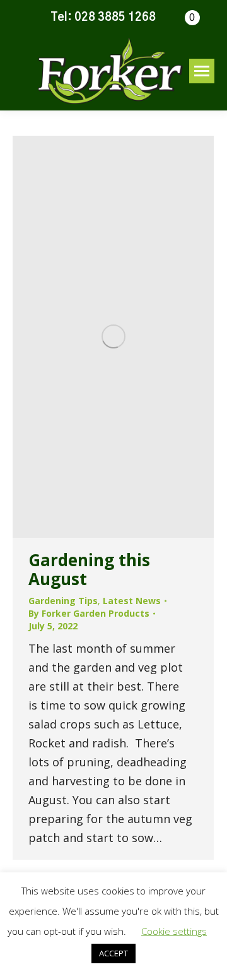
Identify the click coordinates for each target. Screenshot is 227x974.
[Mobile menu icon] (201, 71)
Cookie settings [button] (174, 931)
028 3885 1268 (115, 17)
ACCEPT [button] (113, 953)
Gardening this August (89, 569)
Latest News (132, 601)
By (88, 613)
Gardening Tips (63, 601)
